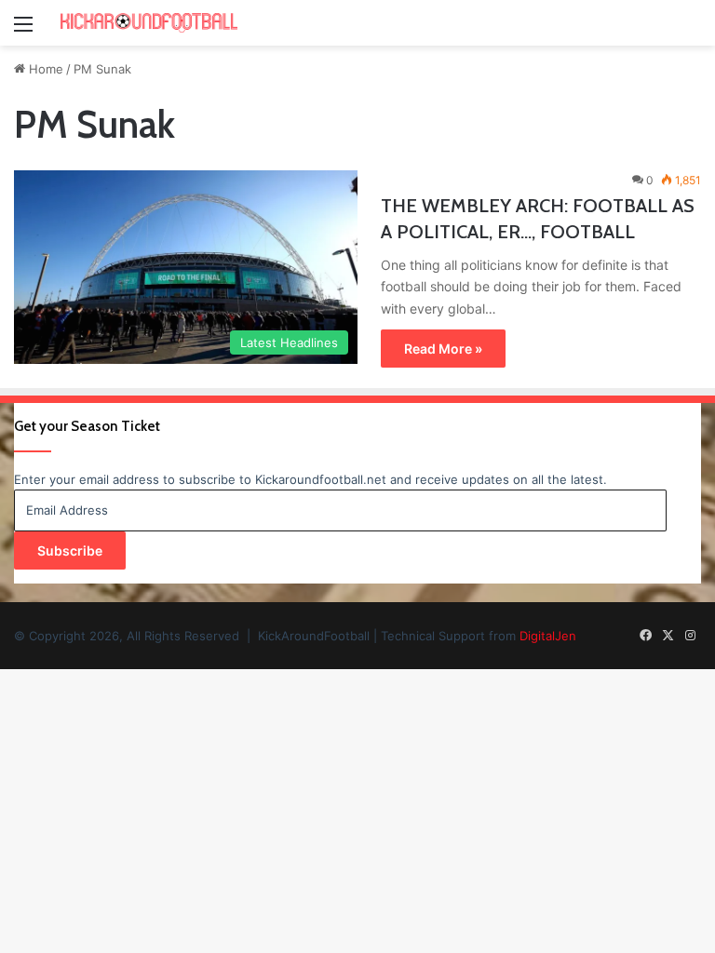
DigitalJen (547, 635)
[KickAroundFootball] (149, 23)
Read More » (443, 348)
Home (44, 68)
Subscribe (69, 550)
